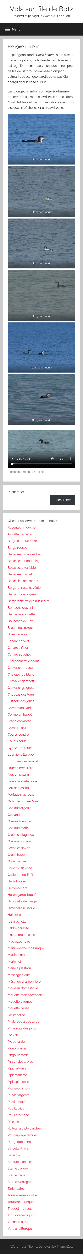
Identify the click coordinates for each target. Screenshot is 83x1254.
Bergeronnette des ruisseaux (28, 601)
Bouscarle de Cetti (21, 621)
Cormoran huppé (20, 714)
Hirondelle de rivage (22, 901)
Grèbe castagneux (21, 835)
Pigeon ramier (18, 1048)
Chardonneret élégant (23, 661)
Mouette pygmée (20, 1001)
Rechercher (16, 492)
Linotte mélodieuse (21, 935)
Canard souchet (19, 654)
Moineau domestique (23, 988)
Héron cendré (17, 888)
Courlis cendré (18, 734)
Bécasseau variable (22, 568)
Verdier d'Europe (20, 1228)
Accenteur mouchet (22, 527)
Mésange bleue (19, 975)
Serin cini (14, 1155)
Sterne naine (16, 1175)
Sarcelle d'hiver (19, 1148)
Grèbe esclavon (19, 848)
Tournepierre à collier (23, 1195)
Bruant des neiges (20, 628)
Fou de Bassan (18, 788)
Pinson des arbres (20, 1061)
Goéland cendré (19, 821)
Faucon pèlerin (18, 774)
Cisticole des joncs (21, 701)
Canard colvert (18, 641)
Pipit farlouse (17, 1068)
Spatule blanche (19, 1162)
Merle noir (15, 961)
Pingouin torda (18, 1055)
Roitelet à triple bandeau (25, 1128)
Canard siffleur (18, 648)
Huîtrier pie (15, 915)
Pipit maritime (17, 1075)
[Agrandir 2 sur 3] (70, 224)
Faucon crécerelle (20, 768)
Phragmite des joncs (22, 1028)
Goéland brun (17, 815)
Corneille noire (18, 728)
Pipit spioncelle (18, 1082)
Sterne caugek (18, 1168)
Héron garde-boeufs (22, 895)
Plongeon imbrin (19, 1088)
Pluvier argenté (18, 1095)
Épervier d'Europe (21, 754)
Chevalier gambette (22, 681)
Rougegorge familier (22, 1135)
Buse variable (17, 634)
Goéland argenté (19, 808)
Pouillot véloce (18, 1115)
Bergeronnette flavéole (24, 588)
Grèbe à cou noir (19, 841)
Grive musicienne (20, 868)
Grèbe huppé (17, 855)
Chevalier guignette (21, 688)
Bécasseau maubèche (24, 554)
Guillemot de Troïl (20, 875)
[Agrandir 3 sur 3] (70, 275)
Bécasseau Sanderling (24, 561)
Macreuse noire (19, 941)
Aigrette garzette (19, 534)
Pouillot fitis (16, 1108)
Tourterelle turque (21, 1202)
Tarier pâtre (16, 1188)
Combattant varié (20, 708)
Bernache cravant (20, 608)
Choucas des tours (21, 694)
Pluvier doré (16, 1102)
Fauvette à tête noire (22, 781)
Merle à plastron (19, 968)
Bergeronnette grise (22, 594)
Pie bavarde (16, 1041)
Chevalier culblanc (21, 674)
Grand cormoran (19, 721)
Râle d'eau (15, 1122)
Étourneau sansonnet (23, 761)
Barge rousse (17, 547)
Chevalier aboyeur (21, 668)
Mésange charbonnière (24, 981)
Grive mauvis (17, 861)
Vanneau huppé (19, 1222)
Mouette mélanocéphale (25, 995)
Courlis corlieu (18, 741)
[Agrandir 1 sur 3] (70, 171)
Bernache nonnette (21, 614)
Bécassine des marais (23, 581)
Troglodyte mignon (21, 1215)
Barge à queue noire (22, 541)
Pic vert (13, 1035)
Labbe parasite (18, 928)
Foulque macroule (21, 794)
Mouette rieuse (18, 1008)
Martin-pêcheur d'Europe (26, 948)
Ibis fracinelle (17, 921)
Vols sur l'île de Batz (41, 8)
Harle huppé (16, 881)
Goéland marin (18, 828)
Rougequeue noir (20, 1142)
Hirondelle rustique (21, 908)
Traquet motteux (20, 1208)
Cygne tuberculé (20, 748)
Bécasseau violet (20, 574)
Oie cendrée (16, 1015)
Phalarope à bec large (23, 1021)
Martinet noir (16, 955)
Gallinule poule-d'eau (23, 801)
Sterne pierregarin (20, 1182)
